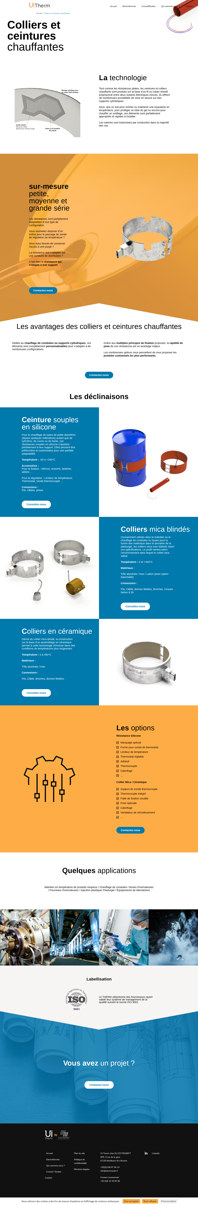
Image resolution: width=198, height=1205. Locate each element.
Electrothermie (129, 6)
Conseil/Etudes (148, 6)
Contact (189, 6)
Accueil (113, 6)
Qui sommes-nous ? (170, 6)
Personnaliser (168, 1201)
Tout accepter (131, 1201)
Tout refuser (150, 1201)
